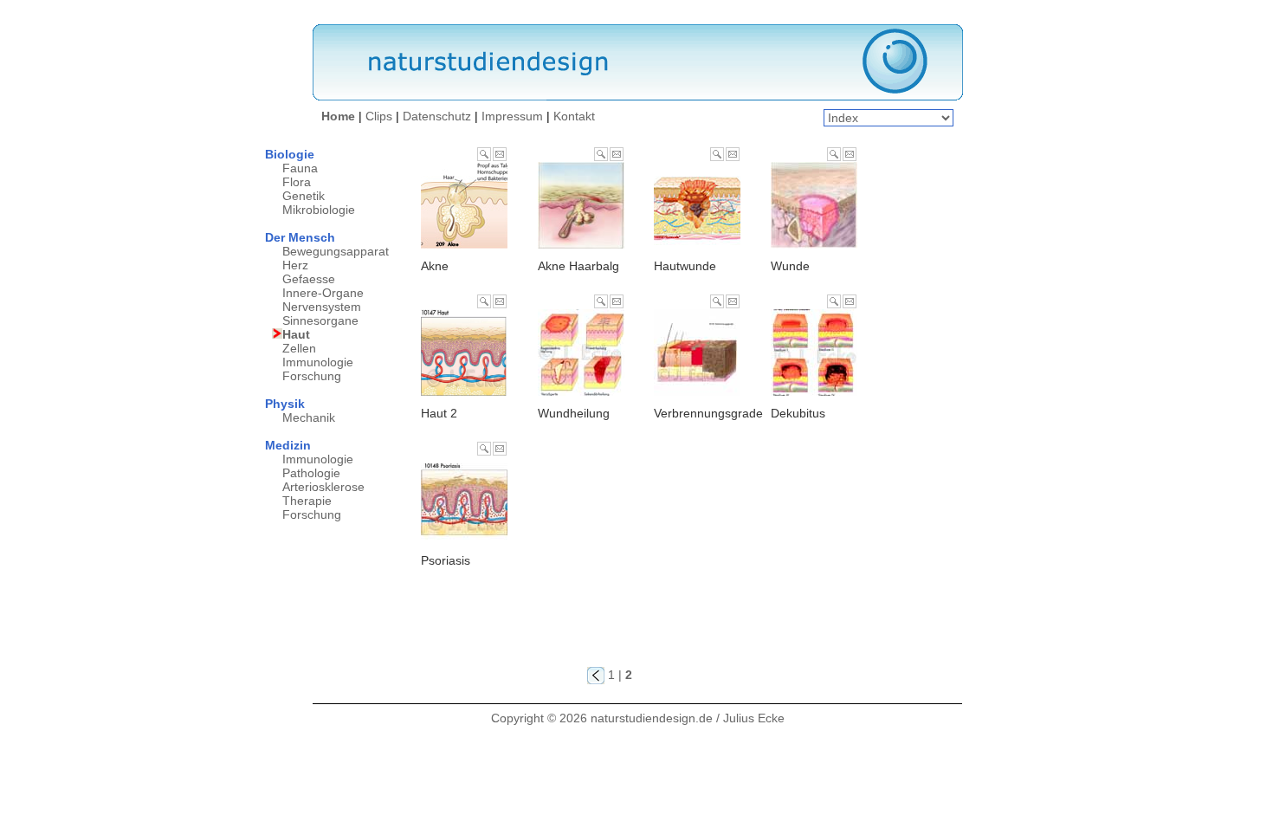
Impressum (512, 116)
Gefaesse (308, 279)
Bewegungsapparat (335, 251)
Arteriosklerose (323, 487)
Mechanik (308, 417)
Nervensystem (321, 307)
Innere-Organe (323, 293)
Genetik (303, 196)
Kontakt (574, 116)
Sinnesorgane (320, 320)
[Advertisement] (939, 407)
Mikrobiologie (318, 210)
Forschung (311, 376)
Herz (295, 265)
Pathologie (311, 473)
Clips (378, 116)
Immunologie (317, 362)
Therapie (307, 501)
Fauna (300, 168)
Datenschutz (437, 116)
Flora (296, 182)
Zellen (299, 348)
